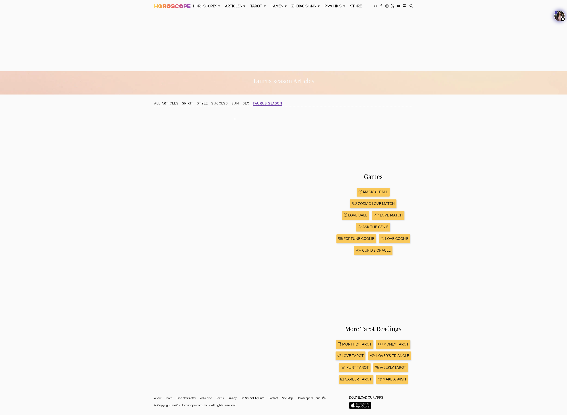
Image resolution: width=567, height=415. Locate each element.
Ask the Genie (374, 227)
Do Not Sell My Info (252, 398)
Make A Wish (394, 379)
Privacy (232, 398)
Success (219, 103)
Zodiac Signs (304, 6)
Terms (220, 398)
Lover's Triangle (392, 356)
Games (277, 6)
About (157, 398)
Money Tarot (396, 344)
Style (202, 103)
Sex (246, 103)
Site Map (287, 398)
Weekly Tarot (392, 367)
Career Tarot (358, 379)
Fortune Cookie (358, 239)
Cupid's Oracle (376, 250)
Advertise (206, 398)
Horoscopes (205, 6)
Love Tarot (352, 356)
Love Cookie (396, 239)
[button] (324, 398)
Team (168, 398)
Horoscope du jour (308, 398)
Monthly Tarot (356, 344)
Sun (235, 103)
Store (356, 6)
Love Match (391, 215)
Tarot (256, 6)
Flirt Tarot (357, 367)
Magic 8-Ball (375, 192)
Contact (273, 398)
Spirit (187, 103)
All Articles (166, 103)
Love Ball (357, 215)
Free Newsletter (186, 398)
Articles (234, 6)
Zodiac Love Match (376, 204)
